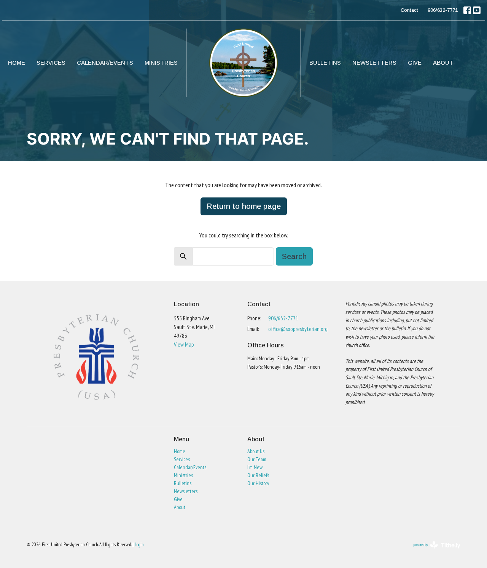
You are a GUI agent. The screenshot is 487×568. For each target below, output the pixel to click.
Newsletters (374, 62)
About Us (255, 451)
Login (139, 544)
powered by (432, 551)
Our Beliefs (258, 475)
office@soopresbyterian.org (298, 329)
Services (51, 62)
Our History (258, 483)
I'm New (255, 467)
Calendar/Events (105, 62)
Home (16, 62)
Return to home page (244, 206)
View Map (184, 344)
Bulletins (325, 62)
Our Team (256, 459)
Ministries (161, 62)
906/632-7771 (443, 10)
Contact (409, 10)
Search (294, 256)
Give (415, 62)
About (443, 62)
